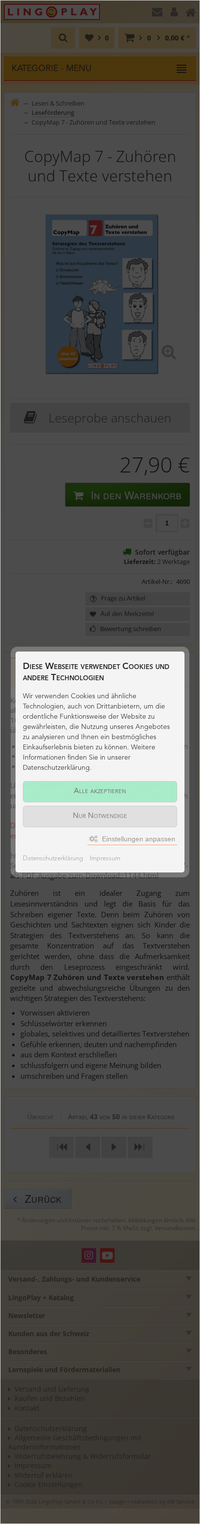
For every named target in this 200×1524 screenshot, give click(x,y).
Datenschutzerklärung (53, 858)
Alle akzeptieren (100, 791)
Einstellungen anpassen (137, 839)
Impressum (105, 858)
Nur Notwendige (100, 816)
